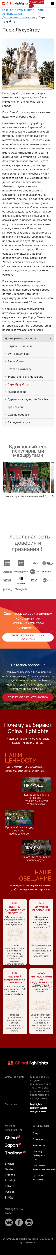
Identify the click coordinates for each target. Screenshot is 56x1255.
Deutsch (10, 1169)
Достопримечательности (18, 17)
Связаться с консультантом (28, 697)
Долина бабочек (18, 414)
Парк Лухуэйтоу (18, 384)
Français (10, 1174)
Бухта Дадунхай (18, 353)
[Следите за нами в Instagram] (29, 1225)
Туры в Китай (25, 9)
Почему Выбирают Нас (39, 1155)
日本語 (9, 1197)
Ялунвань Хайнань (20, 346)
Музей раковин (17, 391)
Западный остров (19, 422)
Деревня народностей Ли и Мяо (28, 399)
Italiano (9, 1186)
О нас (36, 1133)
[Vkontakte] (9, 1225)
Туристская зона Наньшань (25, 376)
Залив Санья (16, 361)
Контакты (39, 1145)
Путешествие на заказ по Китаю (28, 637)
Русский (10, 1191)
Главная (7, 9)
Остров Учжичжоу (19, 369)
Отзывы (38, 1139)
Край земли (15, 407)
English (9, 1163)
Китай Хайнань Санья (23, 11)
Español (10, 1180)
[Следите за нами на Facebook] (19, 1225)
